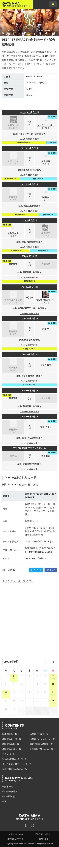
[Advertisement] (29, 104)
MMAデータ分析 (9, 791)
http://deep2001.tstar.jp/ (39, 541)
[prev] (44, 662)
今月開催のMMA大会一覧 (41, 749)
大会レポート (8, 754)
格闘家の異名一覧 (10, 744)
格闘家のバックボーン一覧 (42, 739)
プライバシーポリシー (43, 834)
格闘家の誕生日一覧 (11, 739)
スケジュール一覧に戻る (19, 581)
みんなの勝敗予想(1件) (30, 278)
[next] (53, 662)
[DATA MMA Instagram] (32, 825)
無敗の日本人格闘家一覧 (41, 744)
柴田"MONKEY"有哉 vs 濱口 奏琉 (20, 484)
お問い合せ (43, 839)
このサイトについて (15, 834)
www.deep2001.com (36, 558)
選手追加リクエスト (15, 839)
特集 (4, 801)
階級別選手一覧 (9, 734)
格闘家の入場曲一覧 (11, 749)
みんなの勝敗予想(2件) (29, 247)
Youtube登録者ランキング (14, 759)
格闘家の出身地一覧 (39, 734)
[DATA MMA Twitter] (27, 825)
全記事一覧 (7, 786)
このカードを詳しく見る (29, 314)
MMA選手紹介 (8, 796)
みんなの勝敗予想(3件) (29, 175)
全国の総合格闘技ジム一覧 (14, 769)
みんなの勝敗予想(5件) (29, 139)
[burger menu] (53, 4)
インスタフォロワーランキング (17, 764)
